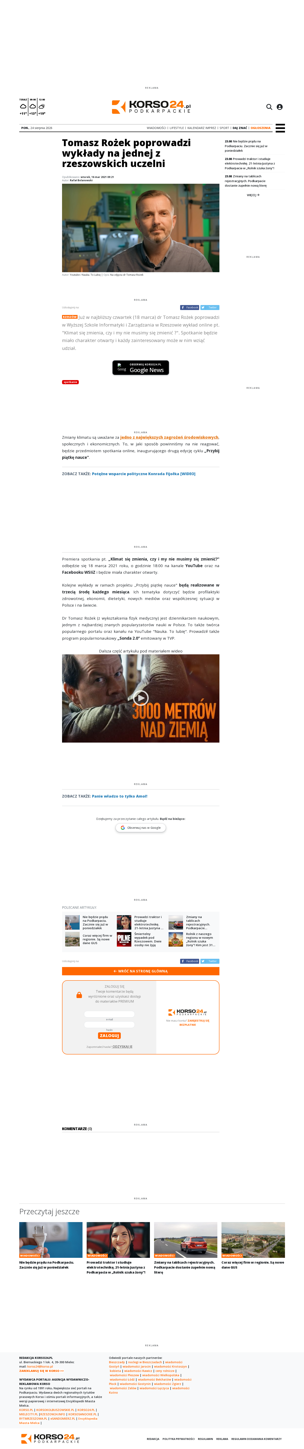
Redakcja (153, 1439)
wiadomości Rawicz (138, 1371)
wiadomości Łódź (122, 1379)
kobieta (115, 1371)
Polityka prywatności (179, 1439)
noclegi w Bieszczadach (145, 1362)
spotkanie (70, 382)
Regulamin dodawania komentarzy (256, 1439)
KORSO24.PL (86, 1410)
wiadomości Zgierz (167, 1384)
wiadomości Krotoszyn (170, 1366)
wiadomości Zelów (123, 1388)
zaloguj (109, 1035)
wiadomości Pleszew (124, 1375)
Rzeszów (70, 317)
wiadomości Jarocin (137, 1366)
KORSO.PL (26, 1410)
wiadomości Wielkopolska (160, 1375)
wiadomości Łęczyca (154, 1388)
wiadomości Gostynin (135, 1384)
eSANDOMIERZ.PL (62, 1418)
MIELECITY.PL (28, 1414)
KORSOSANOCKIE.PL (82, 1414)
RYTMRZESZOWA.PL (33, 1418)
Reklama (222, 1439)
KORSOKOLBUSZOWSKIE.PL (55, 1410)
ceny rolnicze (165, 1371)
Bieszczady (117, 1362)
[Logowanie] (279, 107)
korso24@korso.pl (40, 1366)
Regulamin (205, 1439)
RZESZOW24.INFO (52, 1414)
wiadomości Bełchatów (154, 1379)
